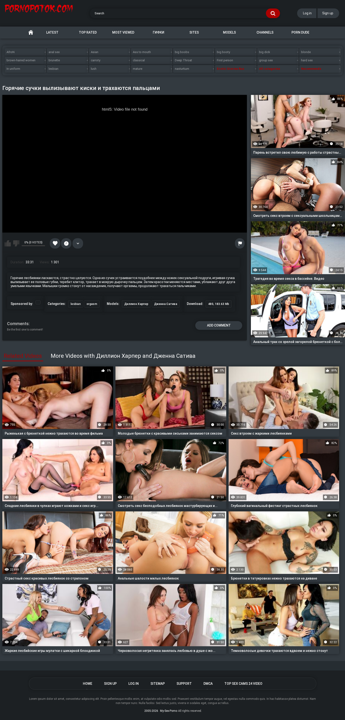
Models (229, 32)
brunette (54, 60)
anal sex (54, 52)
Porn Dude (300, 32)
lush (93, 68)
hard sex (307, 60)
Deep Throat (183, 60)
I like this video (8, 243)
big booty (223, 52)
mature (137, 68)
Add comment (219, 325)
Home (30, 33)
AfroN (11, 52)
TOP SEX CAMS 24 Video (243, 683)
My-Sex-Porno (168, 710)
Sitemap (157, 683)
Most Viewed (123, 32)
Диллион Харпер (136, 304)
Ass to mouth (142, 52)
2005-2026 (151, 710)
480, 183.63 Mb (218, 304)
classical (139, 60)
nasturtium (182, 68)
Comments (18, 323)
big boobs (182, 52)
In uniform (13, 68)
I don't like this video (16, 243)
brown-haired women (21, 60)
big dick (264, 52)
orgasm (92, 304)
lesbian (53, 68)
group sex (266, 60)
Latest (52, 32)
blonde (306, 52)
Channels (265, 32)
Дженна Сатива (165, 304)
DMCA (208, 683)
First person (225, 60)
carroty (95, 60)
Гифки (158, 32)
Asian (94, 52)
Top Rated (88, 32)
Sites (194, 32)
